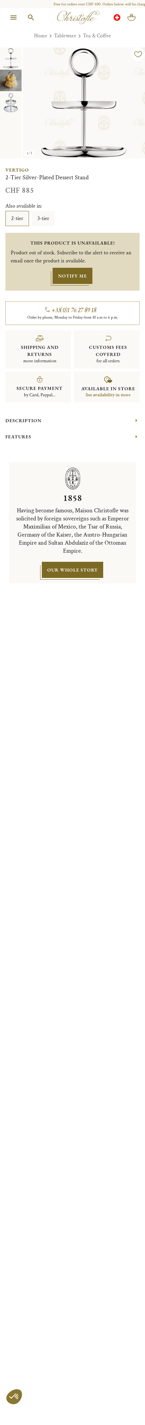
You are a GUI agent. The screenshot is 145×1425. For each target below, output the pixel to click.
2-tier (17, 218)
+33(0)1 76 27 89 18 (74, 310)
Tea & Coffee (97, 35)
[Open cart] (131, 17)
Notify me (72, 276)
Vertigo (17, 170)
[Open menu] (13, 17)
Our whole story (72, 570)
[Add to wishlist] (138, 54)
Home (40, 35)
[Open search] (31, 17)
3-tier (43, 218)
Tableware (65, 35)
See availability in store (108, 395)
